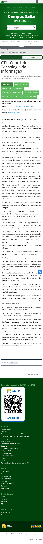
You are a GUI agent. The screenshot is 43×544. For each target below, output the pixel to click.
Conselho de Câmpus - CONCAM (11, 444)
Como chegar (14, 33)
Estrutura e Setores (7, 453)
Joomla (35, 534)
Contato (22, 33)
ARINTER (4, 431)
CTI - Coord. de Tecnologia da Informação (14, 67)
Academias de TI (6, 429)
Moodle (28, 50)
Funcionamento (17, 35)
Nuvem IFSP (34, 50)
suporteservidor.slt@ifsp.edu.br (23, 106)
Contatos (4, 446)
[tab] (7, 84)
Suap (21, 52)
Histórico (27, 35)
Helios (23, 50)
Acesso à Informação (7, 483)
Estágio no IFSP (6, 451)
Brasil (6, 2)
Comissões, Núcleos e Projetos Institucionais (15, 436)
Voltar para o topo (35, 374)
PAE (9, 52)
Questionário (15, 52)
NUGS (3, 461)
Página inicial (5, 42)
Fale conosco (30, 37)
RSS (2, 504)
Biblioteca (17, 50)
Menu (33, 57)
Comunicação (5, 441)
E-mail (25, 52)
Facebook (4, 497)
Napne (3, 458)
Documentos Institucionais (9, 448)
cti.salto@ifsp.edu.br (14, 112)
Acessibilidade (11, 7)
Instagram (4, 499)
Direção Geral (13, 362)
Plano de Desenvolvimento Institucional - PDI (15, 463)
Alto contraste (22, 7)
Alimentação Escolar (7, 50)
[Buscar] (34, 27)
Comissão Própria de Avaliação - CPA (21, 42)
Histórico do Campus (7, 456)
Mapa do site (32, 7)
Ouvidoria (21, 37)
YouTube (4, 501)
